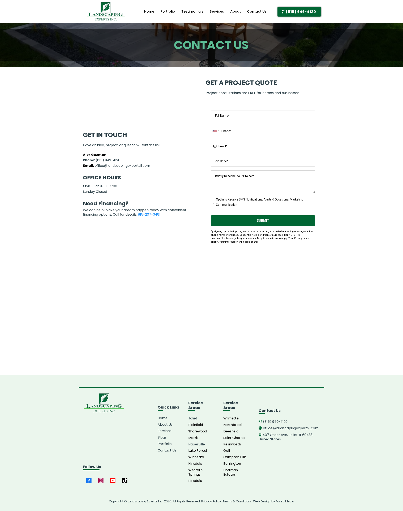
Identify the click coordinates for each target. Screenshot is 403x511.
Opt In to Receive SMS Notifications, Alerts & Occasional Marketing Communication (259, 202)
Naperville (196, 444)
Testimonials (192, 11)
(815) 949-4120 (101, 160)
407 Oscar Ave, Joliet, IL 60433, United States (286, 437)
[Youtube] (113, 480)
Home (149, 11)
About (235, 11)
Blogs (162, 437)
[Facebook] (89, 480)
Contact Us (257, 11)
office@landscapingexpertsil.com (122, 165)
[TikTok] (125, 480)
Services (217, 11)
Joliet (192, 418)
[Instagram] (101, 480)
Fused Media (285, 501)
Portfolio (168, 11)
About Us (165, 424)
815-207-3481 (149, 214)
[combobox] (216, 131)
